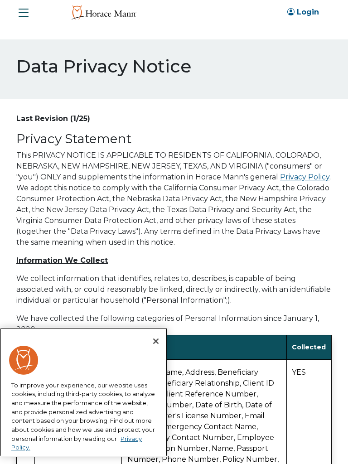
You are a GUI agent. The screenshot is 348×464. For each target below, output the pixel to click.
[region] (83, 392)
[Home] (103, 12)
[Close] (156, 341)
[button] (23, 12)
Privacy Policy (304, 177)
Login (307, 12)
